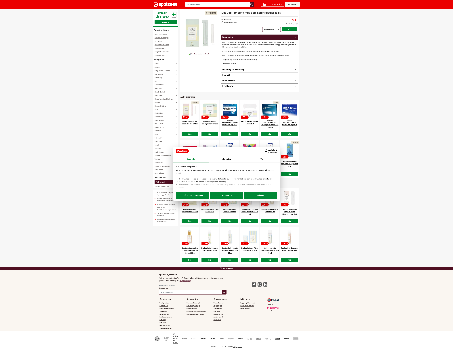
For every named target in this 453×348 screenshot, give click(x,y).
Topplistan (158, 41)
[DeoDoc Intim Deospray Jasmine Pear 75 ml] (209, 236)
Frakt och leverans (165, 317)
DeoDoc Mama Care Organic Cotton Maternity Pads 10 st (289, 211)
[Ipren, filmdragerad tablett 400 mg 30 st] (289, 110)
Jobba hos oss (218, 314)
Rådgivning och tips (162, 52)
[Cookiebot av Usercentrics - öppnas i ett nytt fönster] (266, 151)
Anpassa (225, 195)
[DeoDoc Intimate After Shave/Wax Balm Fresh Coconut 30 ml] (189, 236)
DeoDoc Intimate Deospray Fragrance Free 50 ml (270, 250)
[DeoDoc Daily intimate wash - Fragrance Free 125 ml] (229, 236)
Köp (289, 29)
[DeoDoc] (199, 54)
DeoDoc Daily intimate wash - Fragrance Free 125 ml (230, 250)
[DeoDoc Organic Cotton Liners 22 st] (249, 110)
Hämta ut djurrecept (193, 306)
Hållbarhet (217, 311)
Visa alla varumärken (162, 187)
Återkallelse (163, 311)
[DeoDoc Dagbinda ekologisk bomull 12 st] (209, 110)
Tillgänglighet (218, 306)
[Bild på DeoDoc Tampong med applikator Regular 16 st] (200, 33)
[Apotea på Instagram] (260, 284)
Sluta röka (158, 141)
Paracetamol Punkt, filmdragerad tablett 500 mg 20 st (269, 124)
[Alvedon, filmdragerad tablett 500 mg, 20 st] (229, 110)
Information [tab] (226, 159)
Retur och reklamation (166, 308)
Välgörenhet (159, 170)
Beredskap (158, 78)
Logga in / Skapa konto (247, 303)
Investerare (217, 320)
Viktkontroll (159, 163)
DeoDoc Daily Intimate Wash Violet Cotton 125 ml (249, 211)
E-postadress (163, 288)
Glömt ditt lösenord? (247, 306)
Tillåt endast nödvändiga (192, 195)
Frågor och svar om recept (195, 314)
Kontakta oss (163, 306)
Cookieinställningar (165, 328)
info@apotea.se (237, 347)
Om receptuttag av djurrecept (196, 311)
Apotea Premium (160, 48)
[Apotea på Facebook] (254, 284)
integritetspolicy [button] (185, 281)
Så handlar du (164, 314)
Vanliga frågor (164, 303)
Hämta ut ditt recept (193, 303)
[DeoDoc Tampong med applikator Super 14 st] (189, 110)
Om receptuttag (192, 308)
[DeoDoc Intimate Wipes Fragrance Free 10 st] (249, 236)
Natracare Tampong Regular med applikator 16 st (289, 163)
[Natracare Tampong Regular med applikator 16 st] (289, 150)
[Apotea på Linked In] (266, 284)
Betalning (162, 320)
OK (224, 292)
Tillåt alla (260, 195)
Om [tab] (261, 159)
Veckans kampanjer (161, 38)
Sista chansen (160, 55)
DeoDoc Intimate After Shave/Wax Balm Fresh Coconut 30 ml (190, 250)
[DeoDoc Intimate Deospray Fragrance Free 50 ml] (269, 236)
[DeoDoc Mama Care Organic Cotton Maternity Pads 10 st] (289, 198)
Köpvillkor (162, 322)
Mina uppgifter (245, 308)
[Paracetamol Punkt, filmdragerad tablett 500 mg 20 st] (269, 110)
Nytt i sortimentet (161, 34)
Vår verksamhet (219, 303)
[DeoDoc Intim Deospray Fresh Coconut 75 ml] (289, 236)
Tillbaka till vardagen (162, 45)
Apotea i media (218, 317)
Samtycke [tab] (191, 159)
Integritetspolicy (164, 325)
